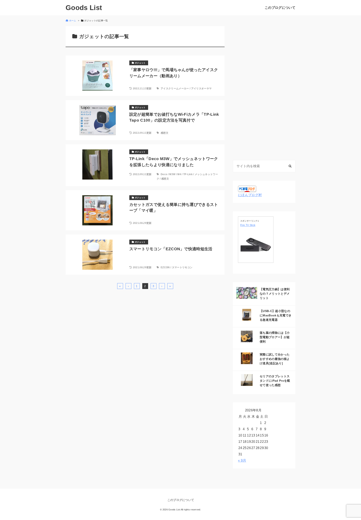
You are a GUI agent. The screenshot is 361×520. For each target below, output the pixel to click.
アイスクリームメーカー (175, 88)
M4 (179, 174)
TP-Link (188, 174)
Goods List (84, 7)
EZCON (165, 267)
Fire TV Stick (247, 225)
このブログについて (280, 7)
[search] (290, 166)
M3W (172, 174)
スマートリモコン (182, 267)
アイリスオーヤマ (201, 88)
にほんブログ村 (250, 195)
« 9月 (242, 460)
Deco (164, 174)
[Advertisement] (264, 89)
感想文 (164, 132)
